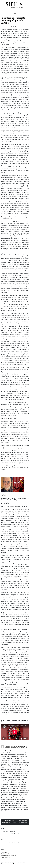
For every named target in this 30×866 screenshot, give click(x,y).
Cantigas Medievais (6, 854)
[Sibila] (14, 5)
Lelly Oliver (16, 864)
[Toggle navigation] (15, 13)
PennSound (4, 852)
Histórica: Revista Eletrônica (8, 855)
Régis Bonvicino (5, 857)
